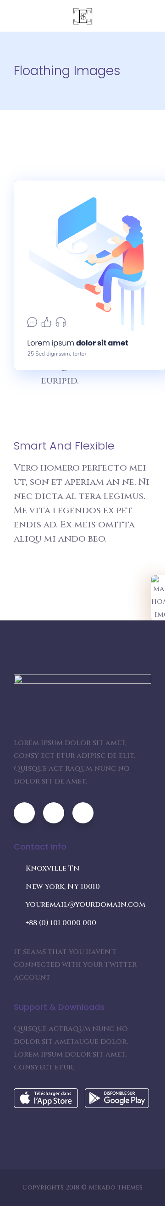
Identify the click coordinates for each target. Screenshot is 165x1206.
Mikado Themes (115, 1187)
